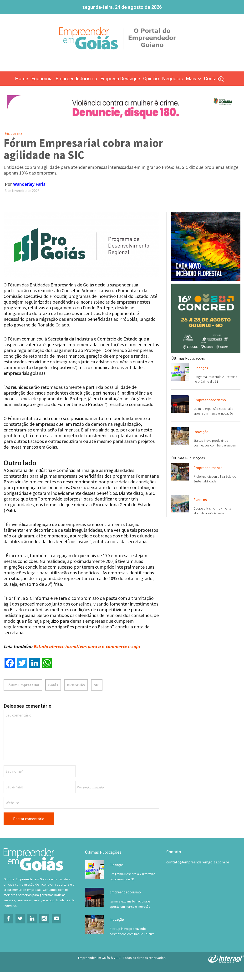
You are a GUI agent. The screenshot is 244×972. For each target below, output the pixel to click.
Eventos (200, 499)
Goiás (53, 684)
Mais (191, 78)
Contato (212, 78)
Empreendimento (208, 467)
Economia (41, 78)
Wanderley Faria (29, 184)
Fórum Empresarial (22, 684)
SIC (97, 684)
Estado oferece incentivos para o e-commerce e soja (86, 646)
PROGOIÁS (76, 684)
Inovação (200, 431)
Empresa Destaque (120, 78)
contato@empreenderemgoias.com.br (197, 862)
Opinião (151, 78)
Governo (13, 133)
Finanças (200, 368)
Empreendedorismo (76, 78)
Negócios (172, 78)
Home (21, 78)
